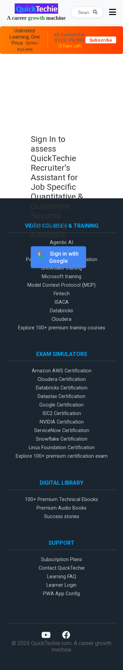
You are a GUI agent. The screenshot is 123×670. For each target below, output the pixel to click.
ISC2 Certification (61, 413)
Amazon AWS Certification (62, 371)
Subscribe (101, 40)
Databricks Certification (61, 388)
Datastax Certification (61, 396)
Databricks (61, 311)
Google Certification (61, 405)
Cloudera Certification (62, 379)
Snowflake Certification (61, 439)
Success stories (61, 516)
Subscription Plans (61, 559)
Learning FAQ (61, 577)
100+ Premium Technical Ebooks (61, 499)
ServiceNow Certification (61, 430)
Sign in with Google (64, 257)
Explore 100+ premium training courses (61, 328)
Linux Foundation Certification (62, 448)
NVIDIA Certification (62, 422)
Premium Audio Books (61, 508)
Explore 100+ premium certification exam (62, 456)
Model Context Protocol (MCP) (61, 285)
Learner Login (61, 585)
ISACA (61, 302)
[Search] (95, 12)
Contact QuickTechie (62, 568)
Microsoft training (61, 277)
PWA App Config (61, 594)
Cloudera (61, 319)
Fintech (62, 294)
